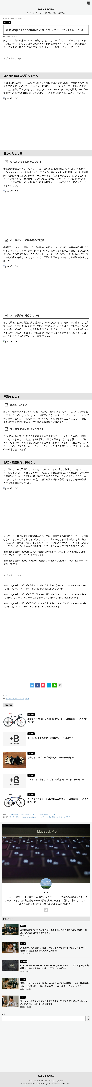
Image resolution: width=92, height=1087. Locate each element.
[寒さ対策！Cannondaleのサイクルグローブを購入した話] (49, 685)
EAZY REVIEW (46, 9)
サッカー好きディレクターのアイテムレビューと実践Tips (46, 1081)
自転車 (27, 699)
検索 (3, 1014)
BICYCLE (9, 695)
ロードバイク (19, 699)
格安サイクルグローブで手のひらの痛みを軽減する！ (51, 757)
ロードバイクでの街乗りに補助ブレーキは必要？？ (50, 738)
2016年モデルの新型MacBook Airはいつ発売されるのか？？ (32, 814)
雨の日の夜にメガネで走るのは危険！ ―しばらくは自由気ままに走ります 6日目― (41, 817)
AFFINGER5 (66, 1084)
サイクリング (10, 699)
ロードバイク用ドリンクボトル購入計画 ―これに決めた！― (55, 779)
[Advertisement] (46, 650)
